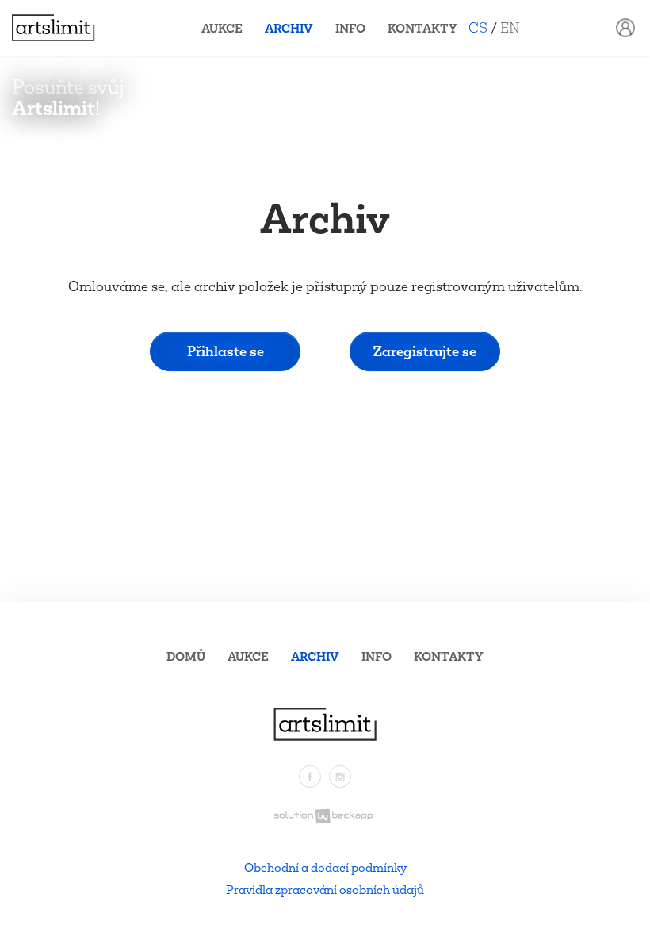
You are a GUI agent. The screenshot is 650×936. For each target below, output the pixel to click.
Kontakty (422, 28)
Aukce (222, 28)
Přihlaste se (225, 351)
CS (478, 27)
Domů (185, 656)
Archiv (289, 28)
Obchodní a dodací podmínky (325, 867)
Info (350, 28)
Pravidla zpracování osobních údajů (325, 889)
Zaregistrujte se (424, 351)
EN (510, 27)
